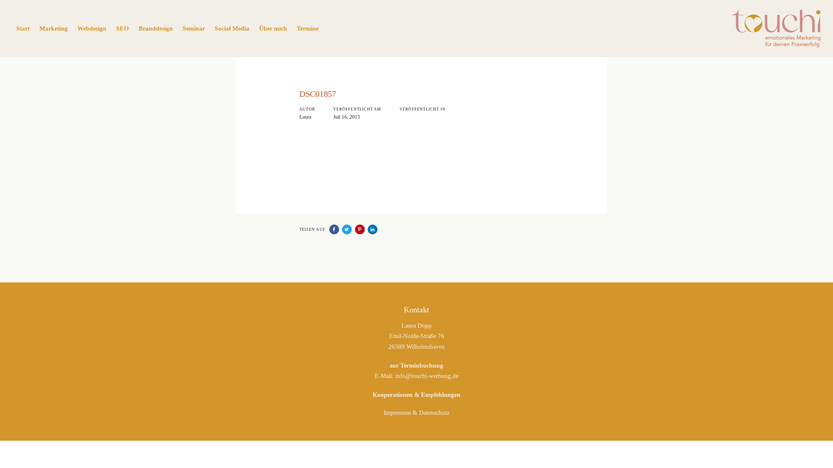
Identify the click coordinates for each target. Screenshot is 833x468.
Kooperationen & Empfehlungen (416, 394)
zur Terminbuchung (416, 365)
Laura (305, 117)
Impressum (397, 412)
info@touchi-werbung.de (426, 375)
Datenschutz (434, 412)
